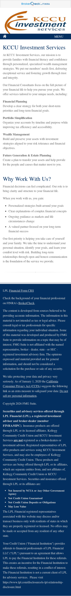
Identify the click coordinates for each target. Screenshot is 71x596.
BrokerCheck (26, 303)
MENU (58, 36)
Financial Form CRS (21, 290)
